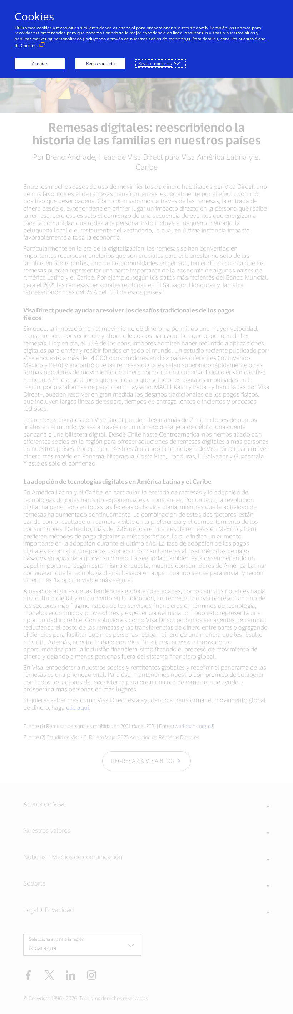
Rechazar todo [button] (100, 63)
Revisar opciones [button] (155, 63)
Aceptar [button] (40, 63)
